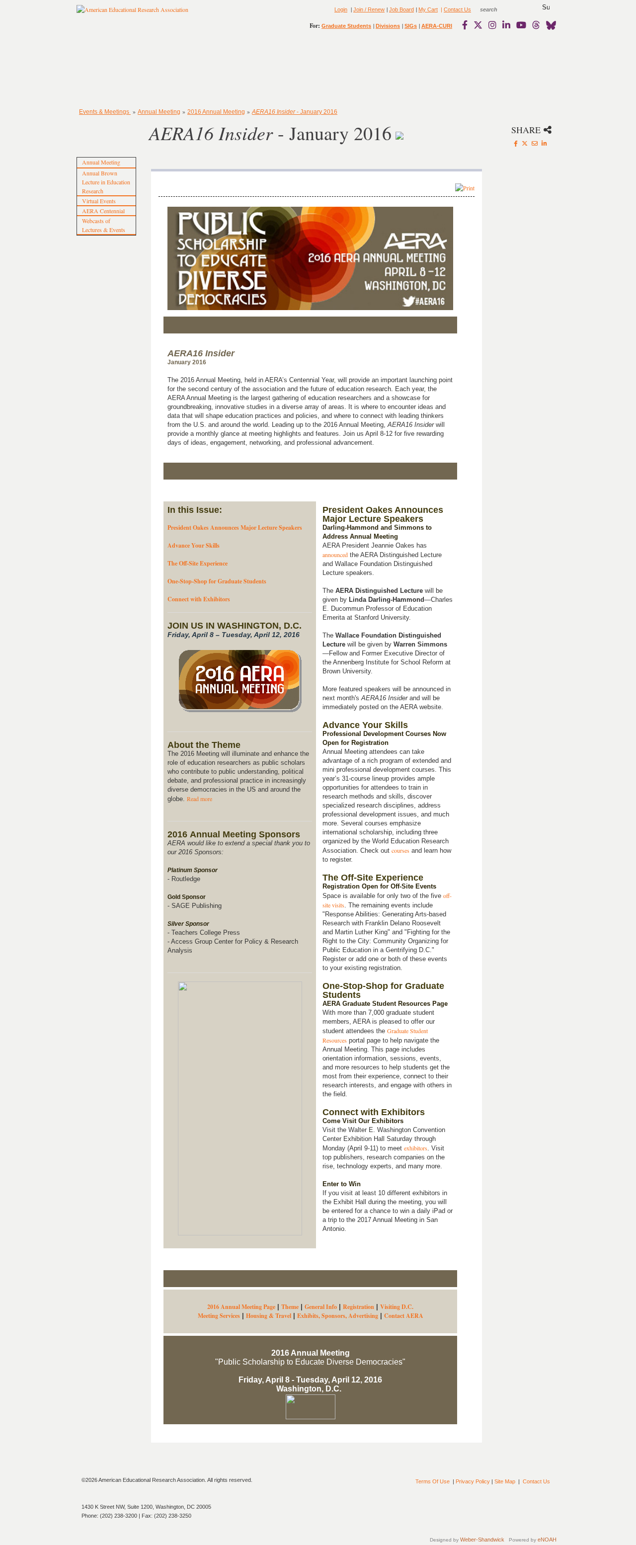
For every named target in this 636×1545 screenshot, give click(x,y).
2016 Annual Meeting (216, 111)
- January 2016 (294, 111)
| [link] (440, 9)
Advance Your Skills (193, 545)
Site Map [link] (504, 1481)
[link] (467, 25)
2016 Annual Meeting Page (241, 1306)
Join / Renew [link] (369, 9)
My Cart (428, 9)
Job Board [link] (401, 9)
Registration (358, 1306)
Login (340, 9)
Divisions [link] (388, 26)
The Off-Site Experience (197, 563)
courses (400, 850)
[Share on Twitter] (525, 143)
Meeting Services (219, 1315)
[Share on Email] (535, 143)
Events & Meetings (105, 111)
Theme (290, 1306)
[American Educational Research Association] (132, 13)
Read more (199, 799)
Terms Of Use (432, 1481)
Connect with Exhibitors (198, 599)
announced (335, 555)
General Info (321, 1306)
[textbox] (498, 9)
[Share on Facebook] (516, 143)
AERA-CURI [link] (436, 26)
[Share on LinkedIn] (544, 143)
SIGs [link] (410, 26)
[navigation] (105, 69)
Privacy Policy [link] (473, 1481)
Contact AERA (403, 1315)
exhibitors (415, 1148)
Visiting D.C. (396, 1306)
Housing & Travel (268, 1315)
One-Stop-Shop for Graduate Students (216, 581)
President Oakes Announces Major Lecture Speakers (234, 527)
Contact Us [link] (457, 9)
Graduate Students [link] (346, 26)
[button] (546, 7)
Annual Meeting (159, 111)
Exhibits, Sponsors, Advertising (337, 1315)
